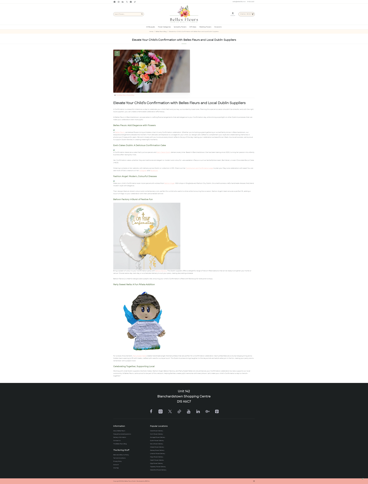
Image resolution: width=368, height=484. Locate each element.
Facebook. (154, 170)
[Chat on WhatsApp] (364, 480)
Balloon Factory (161, 271)
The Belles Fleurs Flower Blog (125, 95)
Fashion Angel (169, 183)
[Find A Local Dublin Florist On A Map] (221, 449)
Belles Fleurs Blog (161, 31)
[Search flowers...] (142, 14)
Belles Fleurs (119, 132)
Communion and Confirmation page (199, 168)
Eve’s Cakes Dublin (163, 152)
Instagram (143, 170)
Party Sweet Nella (139, 356)
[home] (151, 32)
